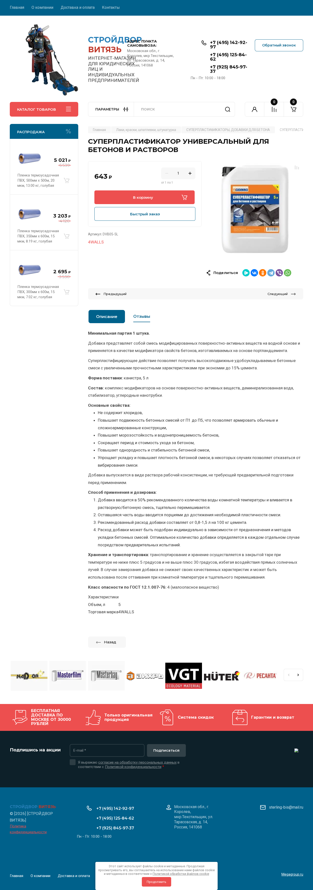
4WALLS (96, 242)
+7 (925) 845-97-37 (228, 69)
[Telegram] (271, 272)
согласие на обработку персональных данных (137, 762)
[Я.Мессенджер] (246, 272)
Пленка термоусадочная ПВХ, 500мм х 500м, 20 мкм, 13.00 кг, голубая (38, 180)
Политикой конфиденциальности (133, 767)
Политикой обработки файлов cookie (181, 874)
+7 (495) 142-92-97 (228, 45)
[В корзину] (66, 180)
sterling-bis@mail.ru (286, 807)
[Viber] (279, 272)
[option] (255, 209)
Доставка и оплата (78, 7)
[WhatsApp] (287, 272)
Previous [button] (288, 675)
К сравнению (297, 167)
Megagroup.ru (292, 874)
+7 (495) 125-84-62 (228, 57)
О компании (42, 7)
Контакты (111, 7)
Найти (227, 109)
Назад (110, 642)
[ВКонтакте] (254, 272)
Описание (106, 316)
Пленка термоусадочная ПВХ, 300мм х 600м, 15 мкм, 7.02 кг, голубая (38, 292)
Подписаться (166, 750)
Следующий (278, 294)
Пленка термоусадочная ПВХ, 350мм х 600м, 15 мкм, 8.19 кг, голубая (38, 236)
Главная (17, 7)
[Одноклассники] (262, 272)
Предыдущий (115, 294)
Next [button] (298, 675)
